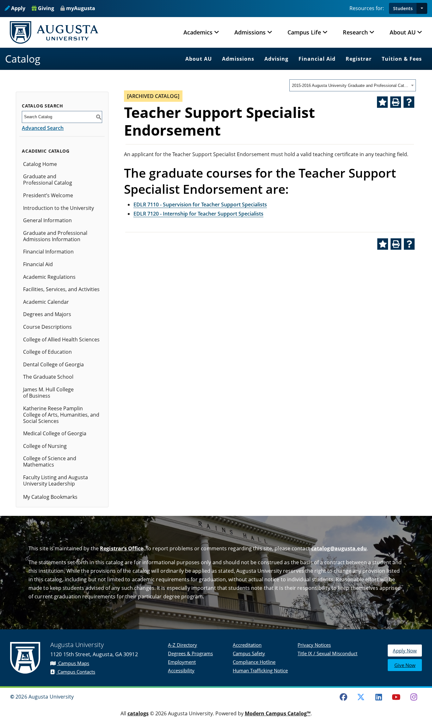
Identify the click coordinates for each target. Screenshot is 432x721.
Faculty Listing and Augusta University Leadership (55, 480)
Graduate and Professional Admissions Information (55, 236)
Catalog (22, 58)
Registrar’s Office (121, 548)
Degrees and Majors (47, 314)
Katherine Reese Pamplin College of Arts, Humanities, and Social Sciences (61, 415)
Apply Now (405, 650)
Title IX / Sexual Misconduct (327, 653)
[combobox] (352, 85)
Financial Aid (317, 58)
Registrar (359, 58)
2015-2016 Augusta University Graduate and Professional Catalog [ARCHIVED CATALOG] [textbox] (350, 85)
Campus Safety (249, 653)
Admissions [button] (250, 32)
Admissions (238, 58)
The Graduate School (48, 376)
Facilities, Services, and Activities (61, 289)
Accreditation (247, 645)
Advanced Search (43, 128)
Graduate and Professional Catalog (47, 179)
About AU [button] (403, 32)
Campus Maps (73, 663)
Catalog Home (40, 164)
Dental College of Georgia (53, 364)
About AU (198, 58)
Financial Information (48, 251)
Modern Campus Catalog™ (278, 713)
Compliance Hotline (254, 662)
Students (403, 8)
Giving (45, 8)
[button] (422, 8)
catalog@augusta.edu (339, 548)
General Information (47, 220)
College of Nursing (45, 446)
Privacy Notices (314, 645)
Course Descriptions (47, 326)
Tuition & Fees (402, 58)
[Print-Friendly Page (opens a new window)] (395, 102)
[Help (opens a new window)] (409, 102)
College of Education (47, 351)
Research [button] (355, 32)
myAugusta (80, 8)
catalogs (138, 713)
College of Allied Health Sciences (61, 339)
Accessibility (181, 670)
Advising (276, 58)
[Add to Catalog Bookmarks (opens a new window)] (382, 102)
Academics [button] (198, 32)
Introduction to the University (58, 208)
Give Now (405, 665)
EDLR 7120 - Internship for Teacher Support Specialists (198, 213)
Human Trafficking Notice (260, 670)
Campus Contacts (75, 672)
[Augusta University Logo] (54, 32)
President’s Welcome (48, 195)
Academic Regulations (49, 276)
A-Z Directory (182, 645)
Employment (182, 662)
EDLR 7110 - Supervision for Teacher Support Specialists (200, 204)
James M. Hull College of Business (48, 392)
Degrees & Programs (190, 653)
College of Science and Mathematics (49, 461)
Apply (17, 8)
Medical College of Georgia (54, 433)
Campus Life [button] (304, 32)
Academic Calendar (46, 301)
